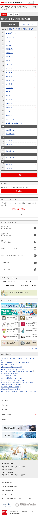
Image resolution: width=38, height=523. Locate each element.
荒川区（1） (9, 99)
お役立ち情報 (6, 414)
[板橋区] (3, 103)
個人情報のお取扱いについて (10, 486)
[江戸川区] (3, 119)
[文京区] (3, 53)
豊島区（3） (9, 92)
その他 (4, 419)
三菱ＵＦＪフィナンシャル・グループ (13, 466)
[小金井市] (3, 130)
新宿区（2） (9, 49)
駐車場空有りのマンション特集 (10, 387)
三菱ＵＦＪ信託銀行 (8, 472)
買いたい (5, 405)
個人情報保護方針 (7, 482)
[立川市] (3, 140)
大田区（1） (9, 76)
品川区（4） (9, 68)
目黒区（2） (9, 72)
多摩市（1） (9, 144)
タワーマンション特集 (7, 364)
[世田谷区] (3, 80)
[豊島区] (3, 92)
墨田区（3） (9, 60)
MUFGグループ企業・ (11, 427)
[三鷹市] (3, 168)
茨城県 (31, 29)
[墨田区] (3, 61)
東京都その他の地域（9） (14, 123)
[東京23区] (3, 33)
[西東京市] (3, 151)
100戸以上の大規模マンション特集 (11, 384)
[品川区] (3, 68)
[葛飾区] (3, 115)
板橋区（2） (9, 103)
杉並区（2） (9, 88)
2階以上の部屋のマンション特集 (10, 389)
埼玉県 (25, 29)
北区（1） (9, 95)
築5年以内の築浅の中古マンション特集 (12, 369)
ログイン (30, 2)
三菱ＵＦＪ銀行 (6, 469)
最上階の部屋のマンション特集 (10, 382)
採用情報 (7, 435)
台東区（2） (9, 57)
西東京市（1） (10, 151)
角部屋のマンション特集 (25, 371)
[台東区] (3, 57)
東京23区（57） (11, 33)
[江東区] (3, 64)
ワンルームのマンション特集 (28, 391)
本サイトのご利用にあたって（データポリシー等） (16, 498)
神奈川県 (11, 29)
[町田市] (3, 164)
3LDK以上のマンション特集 (9, 391)
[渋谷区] (3, 84)
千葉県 (18, 29)
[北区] (3, 96)
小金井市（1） (10, 130)
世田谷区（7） (10, 80)
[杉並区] (3, 88)
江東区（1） (9, 64)
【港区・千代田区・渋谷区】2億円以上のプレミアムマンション (18, 359)
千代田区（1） (10, 37)
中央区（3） (9, 41)
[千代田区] (3, 37)
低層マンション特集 (27, 382)
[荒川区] (3, 100)
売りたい (5, 410)
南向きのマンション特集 (8, 371)
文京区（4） (9, 53)
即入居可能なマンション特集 (9, 373)
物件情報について (7, 494)
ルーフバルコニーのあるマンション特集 (12, 380)
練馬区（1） (9, 107)
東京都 (4, 29)
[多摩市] (3, 144)
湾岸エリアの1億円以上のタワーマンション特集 (15, 362)
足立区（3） (9, 111)
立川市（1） (9, 140)
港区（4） (9, 45)
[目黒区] (3, 72)
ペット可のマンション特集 (8, 376)
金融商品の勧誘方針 (7, 490)
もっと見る (34, 348)
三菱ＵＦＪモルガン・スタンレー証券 (13, 474)
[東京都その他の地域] (3, 123)
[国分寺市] (3, 134)
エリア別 (5, 400)
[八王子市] (3, 158)
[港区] (3, 45)
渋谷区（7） (9, 84)
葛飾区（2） (9, 115)
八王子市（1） (10, 157)
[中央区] (3, 41)
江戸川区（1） (10, 119)
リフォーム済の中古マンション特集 (11, 378)
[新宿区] (3, 49)
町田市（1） (9, 164)
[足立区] (3, 111)
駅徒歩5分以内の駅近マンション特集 (11, 367)
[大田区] (3, 76)
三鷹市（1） (9, 168)
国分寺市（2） (10, 134)
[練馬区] (3, 107)
